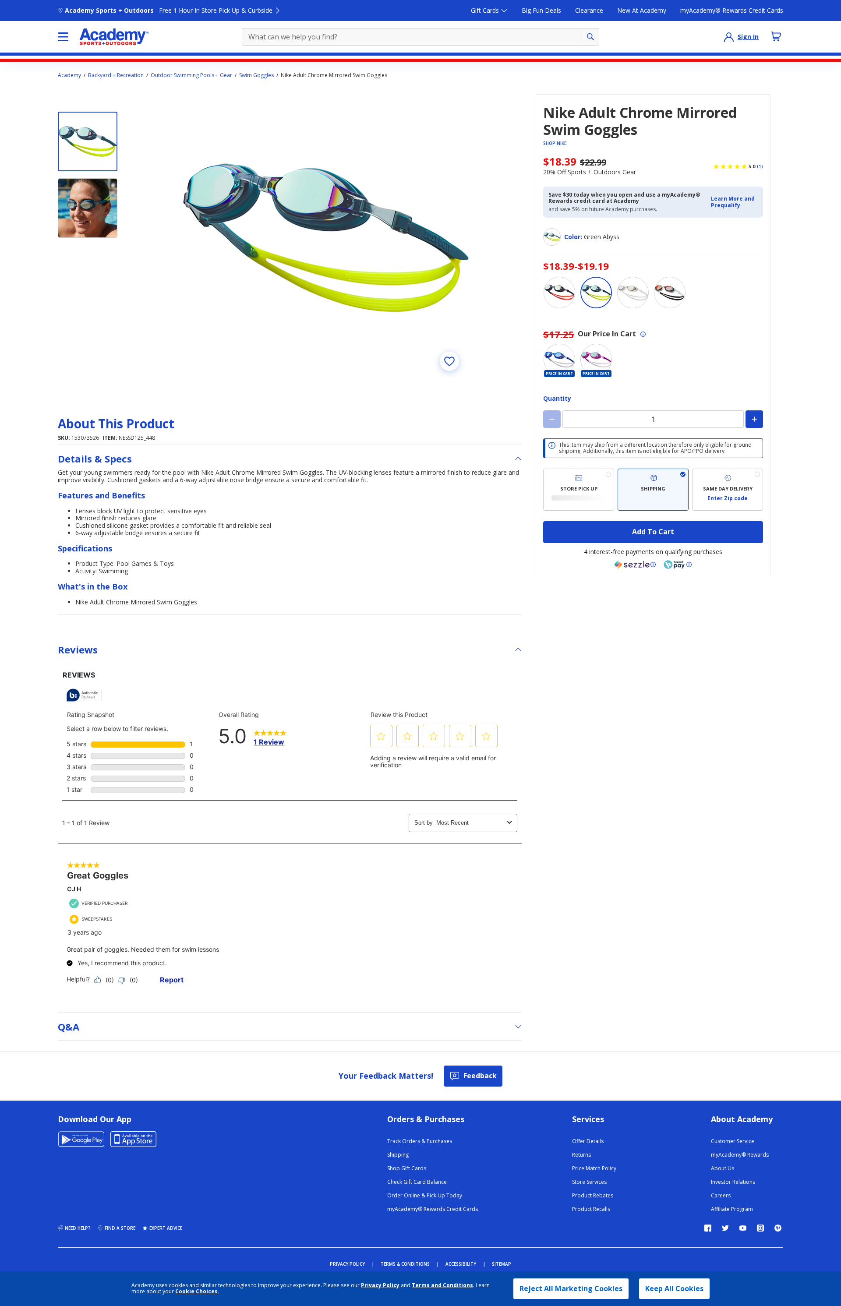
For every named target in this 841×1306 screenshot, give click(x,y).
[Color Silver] (633, 292)
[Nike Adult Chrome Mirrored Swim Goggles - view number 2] (87, 208)
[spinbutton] (653, 419)
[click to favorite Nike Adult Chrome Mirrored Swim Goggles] (449, 361)
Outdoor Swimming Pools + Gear (191, 75)
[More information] (643, 334)
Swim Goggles (256, 75)
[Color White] (670, 292)
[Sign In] (729, 37)
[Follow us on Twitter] (725, 1228)
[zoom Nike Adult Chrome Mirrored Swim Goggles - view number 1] (326, 237)
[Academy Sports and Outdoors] (114, 37)
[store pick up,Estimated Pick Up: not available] (579, 489)
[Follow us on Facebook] (708, 1228)
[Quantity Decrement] (552, 419)
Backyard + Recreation (116, 75)
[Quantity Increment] (754, 419)
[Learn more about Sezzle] (635, 564)
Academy (69, 75)
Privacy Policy (380, 1285)
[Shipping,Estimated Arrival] (653, 489)
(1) (760, 166)
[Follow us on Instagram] (760, 1228)
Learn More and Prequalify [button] (733, 201)
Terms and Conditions (442, 1285)
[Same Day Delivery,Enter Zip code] (728, 489)
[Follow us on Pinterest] (778, 1228)
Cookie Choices (196, 1291)
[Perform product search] (590, 37)
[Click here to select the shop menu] (63, 37)
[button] (734, 202)
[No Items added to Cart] (776, 36)
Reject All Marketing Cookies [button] (570, 1288)
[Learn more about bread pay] (678, 564)
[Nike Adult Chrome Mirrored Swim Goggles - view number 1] (87, 141)
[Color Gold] (559, 292)
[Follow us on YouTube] (743, 1228)
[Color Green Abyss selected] (596, 292)
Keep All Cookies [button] (674, 1288)
